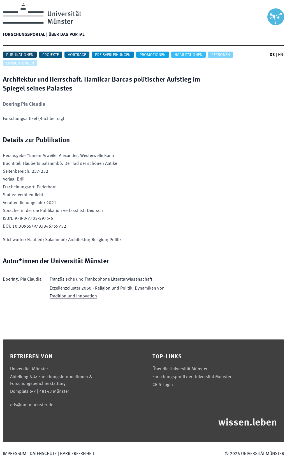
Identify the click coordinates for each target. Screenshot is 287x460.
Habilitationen (188, 55)
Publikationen (19, 55)
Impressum (14, 454)
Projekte (50, 55)
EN (280, 55)
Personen (220, 55)
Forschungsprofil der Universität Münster (191, 377)
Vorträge (77, 55)
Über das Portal (66, 35)
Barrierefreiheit (77, 454)
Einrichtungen (20, 63)
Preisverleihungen (113, 55)
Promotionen (153, 55)
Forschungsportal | (25, 35)
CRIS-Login (162, 385)
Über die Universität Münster (179, 369)
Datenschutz (43, 454)
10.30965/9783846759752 (39, 226)
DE (272, 55)
